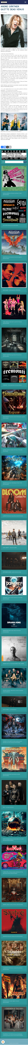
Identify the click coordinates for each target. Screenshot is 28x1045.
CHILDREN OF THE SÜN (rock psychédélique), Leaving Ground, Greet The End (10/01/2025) (13, 1035)
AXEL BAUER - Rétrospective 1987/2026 (11, 290)
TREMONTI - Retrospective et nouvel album (12, 385)
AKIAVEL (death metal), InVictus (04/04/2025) (13, 904)
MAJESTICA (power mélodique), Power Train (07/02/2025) (12, 483)
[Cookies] (3, 1042)
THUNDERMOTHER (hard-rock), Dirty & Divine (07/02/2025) (12, 968)
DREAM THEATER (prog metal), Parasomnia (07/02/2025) (12, 355)
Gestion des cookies (14, 1043)
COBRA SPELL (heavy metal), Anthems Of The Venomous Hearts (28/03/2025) (13, 873)
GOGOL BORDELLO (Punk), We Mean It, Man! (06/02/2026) (12, 194)
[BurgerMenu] (25, 2)
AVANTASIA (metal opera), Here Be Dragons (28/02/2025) (12, 258)
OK (25, 162)
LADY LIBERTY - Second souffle (10, 547)
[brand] (4, 2)
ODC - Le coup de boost (8, 807)
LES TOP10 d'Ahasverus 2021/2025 (10, 225)
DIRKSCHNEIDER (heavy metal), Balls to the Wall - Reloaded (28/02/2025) (13, 839)
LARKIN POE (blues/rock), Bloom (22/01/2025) (13, 516)
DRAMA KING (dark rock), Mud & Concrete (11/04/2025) (12, 631)
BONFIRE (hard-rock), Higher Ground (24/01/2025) (11, 1001)
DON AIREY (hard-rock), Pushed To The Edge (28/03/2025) (12, 598)
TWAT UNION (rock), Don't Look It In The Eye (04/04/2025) (12, 322)
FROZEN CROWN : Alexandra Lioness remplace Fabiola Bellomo (13, 691)
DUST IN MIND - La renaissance (9, 709)
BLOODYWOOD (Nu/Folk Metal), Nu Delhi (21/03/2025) (11, 775)
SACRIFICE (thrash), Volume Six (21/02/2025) (13, 936)
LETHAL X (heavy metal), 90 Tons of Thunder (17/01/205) (13, 450)
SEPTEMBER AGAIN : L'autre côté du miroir (12, 572)
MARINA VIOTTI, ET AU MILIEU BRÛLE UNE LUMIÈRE (13, 663)
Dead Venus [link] (23, 48)
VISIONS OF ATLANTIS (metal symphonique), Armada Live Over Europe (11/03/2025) (12, 742)
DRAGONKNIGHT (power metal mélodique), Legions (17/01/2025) (14, 417)
